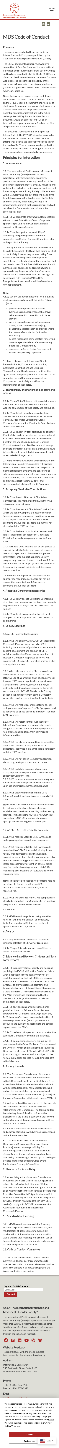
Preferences (29, 1441)
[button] (52, 10)
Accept (29, 1435)
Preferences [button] (16, 1426)
